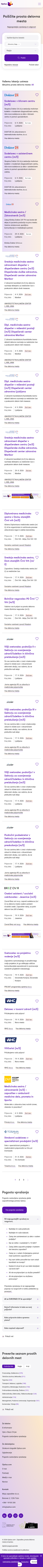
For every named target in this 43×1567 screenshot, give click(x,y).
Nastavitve (25, 1562)
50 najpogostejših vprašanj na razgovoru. (16, 1220)
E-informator (7, 1428)
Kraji (27, 1366)
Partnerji (5, 1473)
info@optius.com (9, 1507)
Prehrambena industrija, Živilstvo (13, 1390)
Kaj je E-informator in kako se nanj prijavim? (18, 1308)
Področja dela (8, 1366)
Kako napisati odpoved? (14, 1328)
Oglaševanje (7, 1453)
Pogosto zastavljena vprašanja (14, 1436)
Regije (20, 1366)
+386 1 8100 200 (8, 1503)
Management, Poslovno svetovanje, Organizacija (18, 1401)
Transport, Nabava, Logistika (12, 1383)
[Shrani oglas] (37, 95)
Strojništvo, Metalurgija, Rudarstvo (14, 1387)
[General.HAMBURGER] (39, 4)
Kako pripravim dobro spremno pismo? (16, 1318)
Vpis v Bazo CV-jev (9, 1432)
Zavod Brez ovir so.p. (12, 924)
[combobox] (21, 43)
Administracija (7, 1397)
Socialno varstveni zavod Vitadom (17, 545)
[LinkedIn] (4, 1515)
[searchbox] (21, 50)
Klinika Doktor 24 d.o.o (13, 243)
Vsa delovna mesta (11, 138)
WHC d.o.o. (8, 1029)
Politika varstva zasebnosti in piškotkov (15, 1550)
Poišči (22, 58)
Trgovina (5, 1380)
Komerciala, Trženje (8, 1404)
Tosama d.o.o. (10, 1166)
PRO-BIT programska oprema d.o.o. (18, 987)
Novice (4, 1482)
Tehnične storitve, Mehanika (11, 1376)
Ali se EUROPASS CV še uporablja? (18, 1299)
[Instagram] (15, 1515)
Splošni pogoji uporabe (10, 1546)
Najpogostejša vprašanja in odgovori (21, 27)
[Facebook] (10, 1515)
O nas (4, 1469)
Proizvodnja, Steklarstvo (10, 1373)
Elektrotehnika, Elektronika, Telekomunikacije (17, 1394)
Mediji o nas (7, 1477)
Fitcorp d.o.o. (9, 1122)
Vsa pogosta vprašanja (14, 1210)
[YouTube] (21, 1515)
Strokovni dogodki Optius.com (14, 1448)
